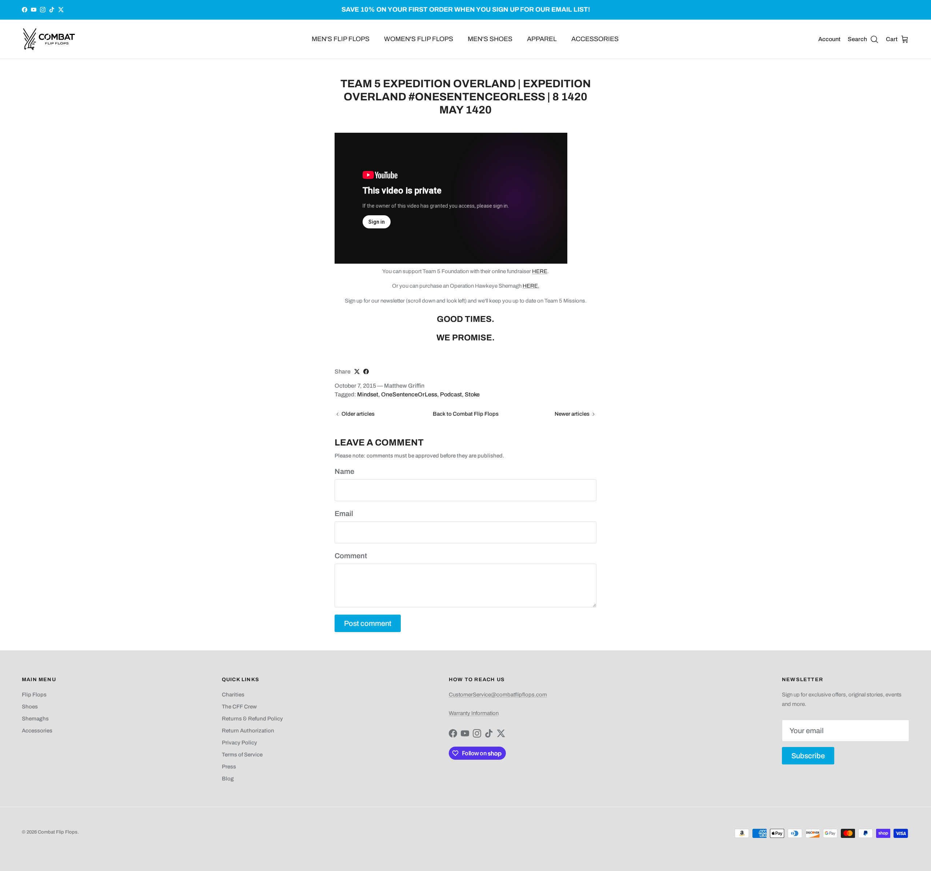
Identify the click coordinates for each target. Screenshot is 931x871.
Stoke (472, 394)
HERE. (531, 286)
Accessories (37, 731)
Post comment (367, 623)
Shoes (30, 707)
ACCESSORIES (595, 39)
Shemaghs (35, 719)
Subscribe (808, 756)
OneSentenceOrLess (409, 394)
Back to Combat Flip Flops (466, 414)
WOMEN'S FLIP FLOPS (418, 39)
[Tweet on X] (357, 371)
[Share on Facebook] (366, 371)
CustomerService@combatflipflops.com (498, 695)
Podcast (451, 394)
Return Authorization (248, 731)
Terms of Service (242, 755)
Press (229, 767)
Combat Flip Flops (57, 832)
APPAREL (542, 39)
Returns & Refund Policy (252, 719)
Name (344, 471)
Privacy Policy (239, 743)
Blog (228, 779)
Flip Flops (34, 695)
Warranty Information (474, 713)
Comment (351, 556)
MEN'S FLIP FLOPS (340, 39)
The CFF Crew (239, 707)
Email (344, 514)
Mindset (367, 394)
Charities (233, 695)
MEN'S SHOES (490, 39)
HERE (539, 271)
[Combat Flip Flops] (49, 39)
